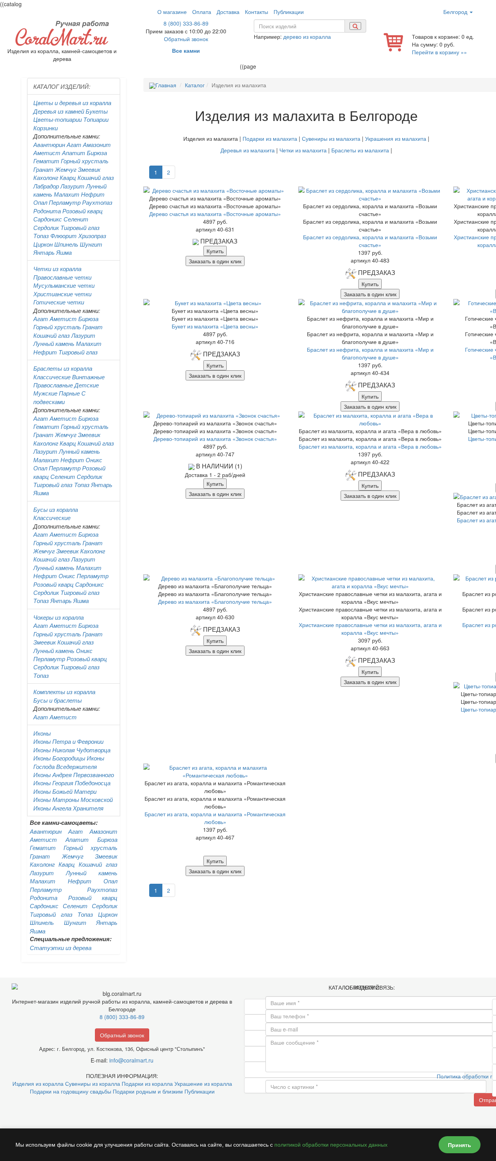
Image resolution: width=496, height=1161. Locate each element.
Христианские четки (62, 294)
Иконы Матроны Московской (73, 799)
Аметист (46, 153)
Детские (86, 385)
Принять (459, 1145)
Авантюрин (49, 144)
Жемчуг (65, 169)
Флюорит (63, 236)
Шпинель (66, 244)
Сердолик (46, 227)
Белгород (456, 12)
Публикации (289, 12)
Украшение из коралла (203, 1083)
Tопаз (82, 484)
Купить (215, 251)
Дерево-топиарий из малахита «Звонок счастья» (215, 438)
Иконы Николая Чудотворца (71, 750)
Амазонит (97, 144)
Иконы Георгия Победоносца (71, 783)
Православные (53, 385)
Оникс (94, 460)
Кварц (68, 177)
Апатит (73, 153)
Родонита (47, 211)
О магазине (172, 12)
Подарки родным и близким (148, 1091)
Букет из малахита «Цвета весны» (215, 326)
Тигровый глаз (80, 227)
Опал (40, 202)
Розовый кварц (82, 211)
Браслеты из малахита (360, 150)
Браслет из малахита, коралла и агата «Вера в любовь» (370, 446)
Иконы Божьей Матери (64, 791)
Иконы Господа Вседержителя (68, 762)
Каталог (195, 85)
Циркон (43, 244)
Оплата (201, 12)
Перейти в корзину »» (439, 52)
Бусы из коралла (55, 509)
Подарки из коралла (147, 1083)
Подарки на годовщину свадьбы (70, 1091)
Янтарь (44, 252)
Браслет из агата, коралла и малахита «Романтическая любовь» (215, 818)
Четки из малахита (303, 150)
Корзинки (45, 128)
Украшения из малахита (395, 138)
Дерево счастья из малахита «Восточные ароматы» (215, 214)
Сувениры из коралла (92, 1083)
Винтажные (88, 377)
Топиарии (95, 119)
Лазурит (72, 186)
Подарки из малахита (270, 138)
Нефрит (93, 194)
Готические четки (58, 302)
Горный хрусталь (84, 161)
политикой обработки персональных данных (331, 1145)
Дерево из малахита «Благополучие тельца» (215, 601)
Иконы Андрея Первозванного (73, 775)
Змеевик (89, 169)
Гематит (46, 161)
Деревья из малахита (247, 150)
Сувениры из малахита (331, 138)
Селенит (76, 219)
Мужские (45, 393)
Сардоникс (47, 219)
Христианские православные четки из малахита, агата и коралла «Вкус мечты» (370, 628)
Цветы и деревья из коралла (72, 102)
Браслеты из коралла (62, 368)
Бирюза (97, 153)
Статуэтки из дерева (60, 947)
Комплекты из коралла (64, 692)
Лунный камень (53, 343)
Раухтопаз (97, 202)
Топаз (41, 236)
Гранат (43, 169)
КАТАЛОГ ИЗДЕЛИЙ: (61, 86)
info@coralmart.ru (131, 1060)
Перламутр (65, 202)
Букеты (97, 111)
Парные (69, 393)
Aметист (63, 318)
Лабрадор (46, 186)
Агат (74, 144)
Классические (52, 377)
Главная (165, 85)
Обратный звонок (186, 39)
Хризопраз (92, 236)
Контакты (256, 12)
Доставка (228, 12)
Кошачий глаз (96, 177)
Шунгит (91, 244)
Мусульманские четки (64, 285)
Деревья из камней (58, 111)
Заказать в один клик (215, 261)
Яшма (64, 252)
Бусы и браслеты (57, 700)
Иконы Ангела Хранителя (68, 808)
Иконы (42, 733)
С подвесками (59, 397)
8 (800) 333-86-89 (186, 23)
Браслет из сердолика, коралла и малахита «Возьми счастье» (370, 241)
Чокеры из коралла (58, 617)
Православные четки (62, 277)
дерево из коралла (307, 36)
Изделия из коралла (38, 1083)
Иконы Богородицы (59, 758)
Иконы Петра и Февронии (68, 741)
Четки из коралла (57, 268)
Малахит (66, 194)
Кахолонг (45, 177)
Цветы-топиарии (57, 119)
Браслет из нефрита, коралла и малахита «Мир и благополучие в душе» (370, 353)
